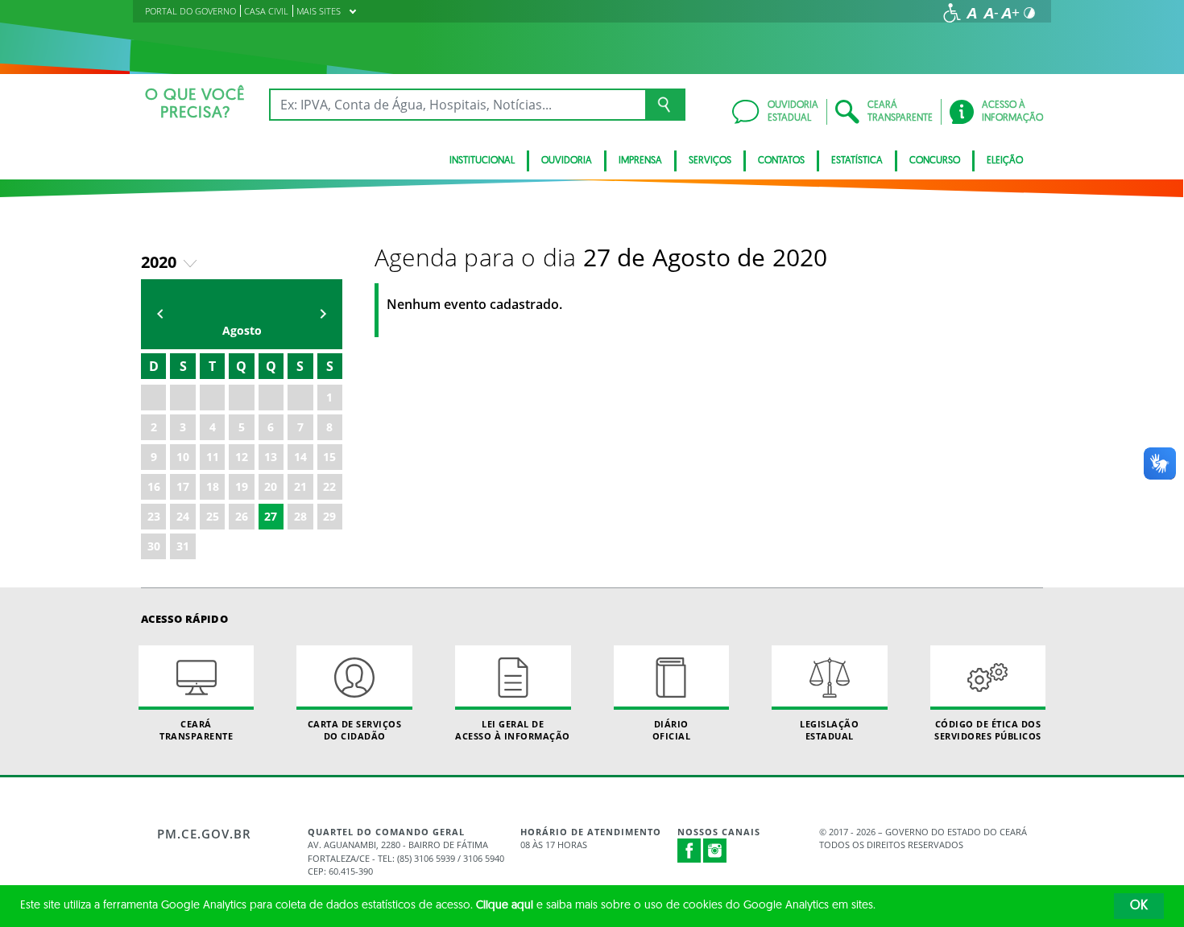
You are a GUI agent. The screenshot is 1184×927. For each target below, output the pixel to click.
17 (182, 486)
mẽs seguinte (323, 314)
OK (1139, 906)
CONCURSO (934, 161)
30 (153, 546)
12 (241, 456)
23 (153, 516)
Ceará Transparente (196, 730)
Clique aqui (504, 906)
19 (241, 486)
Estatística (857, 161)
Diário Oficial (671, 730)
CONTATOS (781, 161)
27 (270, 516)
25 (212, 516)
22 (329, 486)
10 (182, 456)
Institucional (482, 161)
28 (300, 516)
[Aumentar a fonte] (1010, 13)
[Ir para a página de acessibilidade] (952, 13)
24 (182, 516)
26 (241, 516)
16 (153, 486)
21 (300, 486)
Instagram (715, 850)
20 (270, 486)
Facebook (689, 850)
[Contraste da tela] (1029, 13)
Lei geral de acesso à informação (512, 730)
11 (212, 456)
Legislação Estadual (829, 730)
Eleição (1005, 161)
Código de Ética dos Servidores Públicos (987, 730)
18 (212, 486)
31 (182, 546)
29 (329, 516)
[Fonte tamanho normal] (971, 13)
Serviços (710, 161)
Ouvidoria (566, 161)
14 (300, 456)
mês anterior (160, 314)
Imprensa (640, 161)
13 (270, 456)
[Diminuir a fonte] (990, 13)
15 (329, 456)
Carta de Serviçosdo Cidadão (355, 730)
